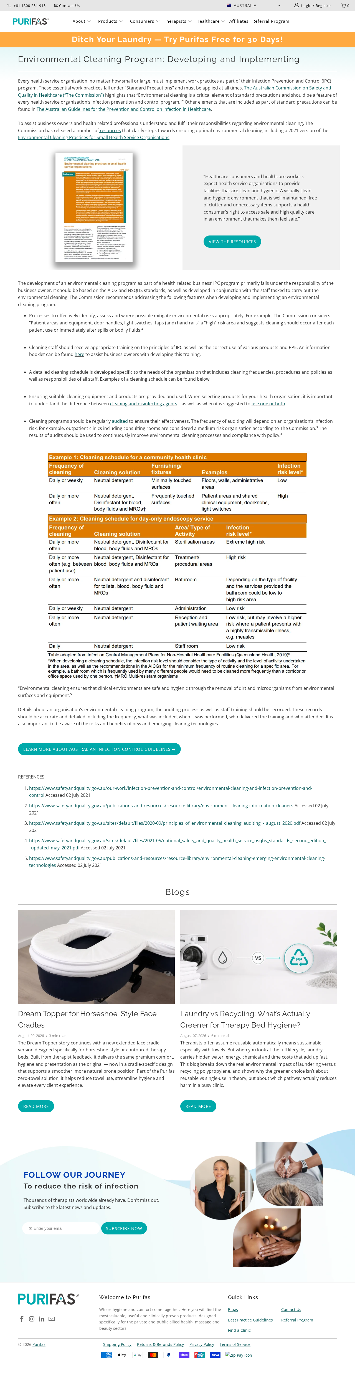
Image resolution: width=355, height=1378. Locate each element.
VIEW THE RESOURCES (232, 241)
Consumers (143, 21)
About (80, 21)
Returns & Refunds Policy (160, 1344)
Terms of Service (235, 1344)
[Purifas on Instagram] (32, 1319)
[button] (253, 5)
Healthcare (208, 21)
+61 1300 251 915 (29, 5)
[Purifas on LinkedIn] (42, 1319)
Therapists (175, 21)
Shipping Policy (117, 1344)
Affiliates (238, 21)
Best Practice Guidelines (250, 1320)
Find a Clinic (239, 1330)
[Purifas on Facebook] (22, 1319)
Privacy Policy (201, 1344)
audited (120, 421)
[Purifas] (31, 21)
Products (108, 21)
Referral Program (271, 21)
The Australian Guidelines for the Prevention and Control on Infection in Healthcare (124, 109)
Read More (36, 1106)
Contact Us (291, 1309)
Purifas (38, 1344)
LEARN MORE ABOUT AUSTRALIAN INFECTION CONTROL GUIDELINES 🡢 (99, 749)
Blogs (177, 892)
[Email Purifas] (52, 1319)
